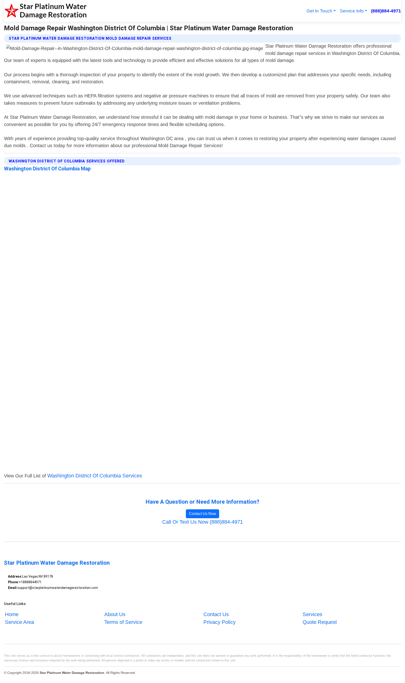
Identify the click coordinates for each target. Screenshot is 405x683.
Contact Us (216, 614)
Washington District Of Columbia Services (94, 476)
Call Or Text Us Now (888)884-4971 (202, 522)
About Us (114, 614)
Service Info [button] (352, 10)
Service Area (19, 622)
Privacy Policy (219, 622)
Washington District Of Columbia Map (47, 169)
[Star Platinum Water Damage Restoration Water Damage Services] (45, 11)
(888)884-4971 (386, 10)
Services (312, 614)
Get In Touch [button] (319, 10)
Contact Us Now (202, 514)
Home (12, 614)
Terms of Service (123, 622)
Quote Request (320, 622)
